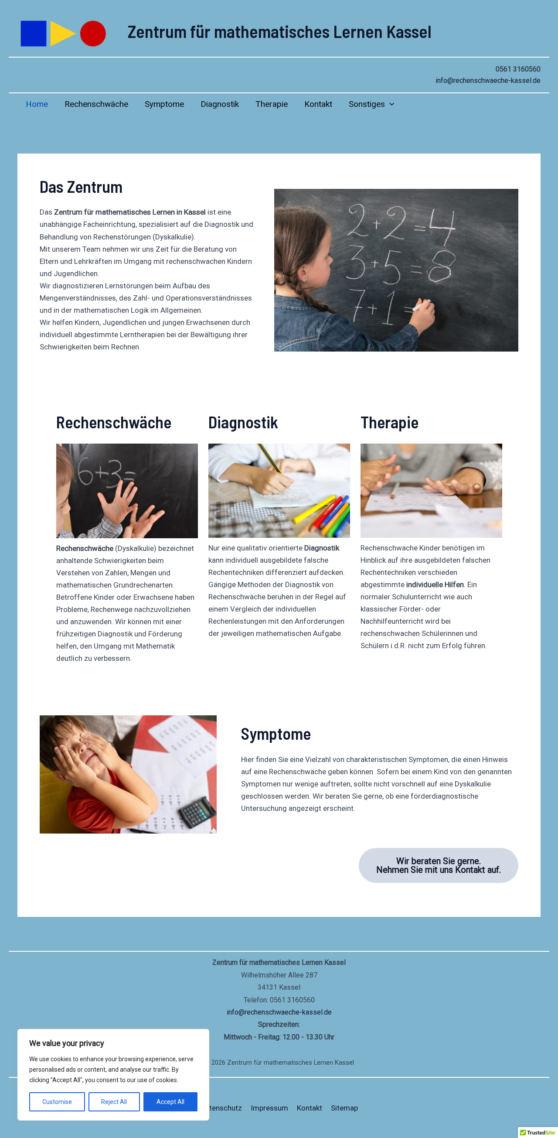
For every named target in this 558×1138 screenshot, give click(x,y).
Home (37, 104)
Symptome (164, 104)
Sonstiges (367, 104)
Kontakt (318, 104)
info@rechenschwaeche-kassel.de (488, 80)
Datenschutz (221, 1108)
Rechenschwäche (96, 104)
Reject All (114, 1101)
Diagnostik (220, 104)
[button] (389, 104)
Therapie (271, 104)
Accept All (170, 1101)
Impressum (269, 1108)
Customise (57, 1101)
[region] (113, 1075)
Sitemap (344, 1108)
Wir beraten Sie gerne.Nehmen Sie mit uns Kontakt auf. (438, 865)
